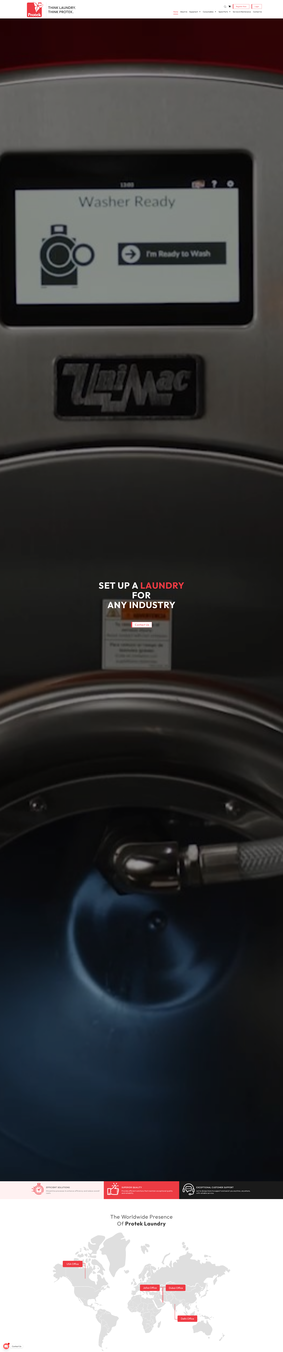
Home (175, 12)
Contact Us (257, 12)
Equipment (193, 12)
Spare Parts (223, 12)
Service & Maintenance (242, 12)
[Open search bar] (225, 7)
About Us (183, 12)
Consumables (208, 12)
